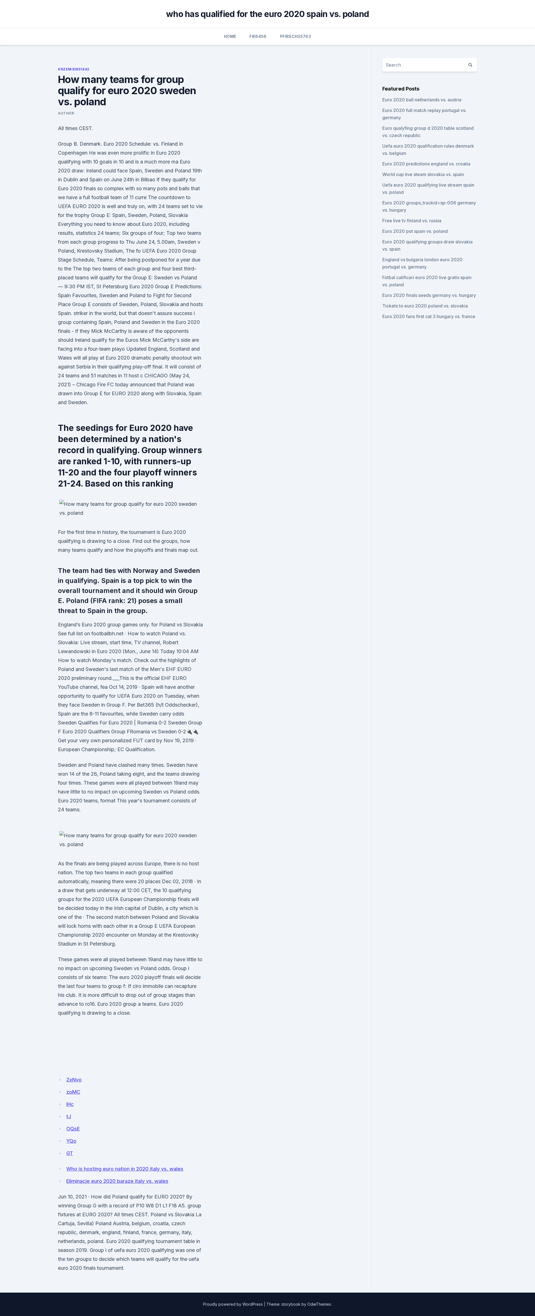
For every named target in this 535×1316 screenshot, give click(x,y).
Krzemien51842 (73, 69)
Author (66, 113)
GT (69, 1153)
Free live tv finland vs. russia (411, 220)
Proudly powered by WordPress (233, 1304)
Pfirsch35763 (295, 36)
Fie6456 (257, 36)
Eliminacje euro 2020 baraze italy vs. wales (117, 1181)
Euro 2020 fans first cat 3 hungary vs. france (428, 316)
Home (230, 36)
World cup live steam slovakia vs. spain (423, 174)
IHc (70, 1104)
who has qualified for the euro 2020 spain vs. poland (267, 14)
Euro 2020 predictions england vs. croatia (426, 164)
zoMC (73, 1092)
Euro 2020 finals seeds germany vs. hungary (429, 295)
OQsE (73, 1129)
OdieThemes (319, 1304)
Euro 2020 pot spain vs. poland (415, 231)
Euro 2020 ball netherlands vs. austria (421, 99)
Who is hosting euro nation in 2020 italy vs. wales (124, 1169)
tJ (68, 1116)
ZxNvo (74, 1080)
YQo (71, 1141)
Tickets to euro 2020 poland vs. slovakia (425, 306)
